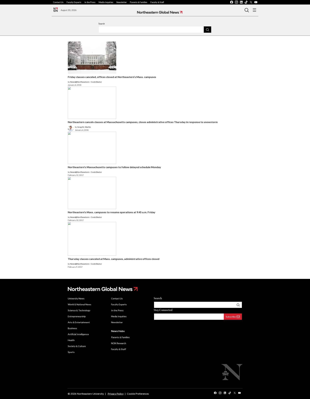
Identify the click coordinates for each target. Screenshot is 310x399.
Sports (71, 352)
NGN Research (118, 343)
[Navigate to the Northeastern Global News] (55, 10)
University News (76, 298)
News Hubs (118, 330)
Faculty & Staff (157, 2)
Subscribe (231, 316)
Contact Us (58, 2)
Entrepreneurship (77, 316)
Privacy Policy (116, 393)
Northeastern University (90, 393)
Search (101, 23)
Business (72, 328)
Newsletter (121, 2)
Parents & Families (138, 2)
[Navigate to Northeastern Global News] (159, 12)
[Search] (207, 29)
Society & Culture (77, 346)
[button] (247, 10)
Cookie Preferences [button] (138, 393)
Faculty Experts (74, 2)
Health (71, 340)
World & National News (79, 304)
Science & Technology (79, 310)
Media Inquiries (106, 2)
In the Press (89, 2)
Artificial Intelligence (78, 334)
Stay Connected (163, 310)
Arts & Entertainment (79, 322)
